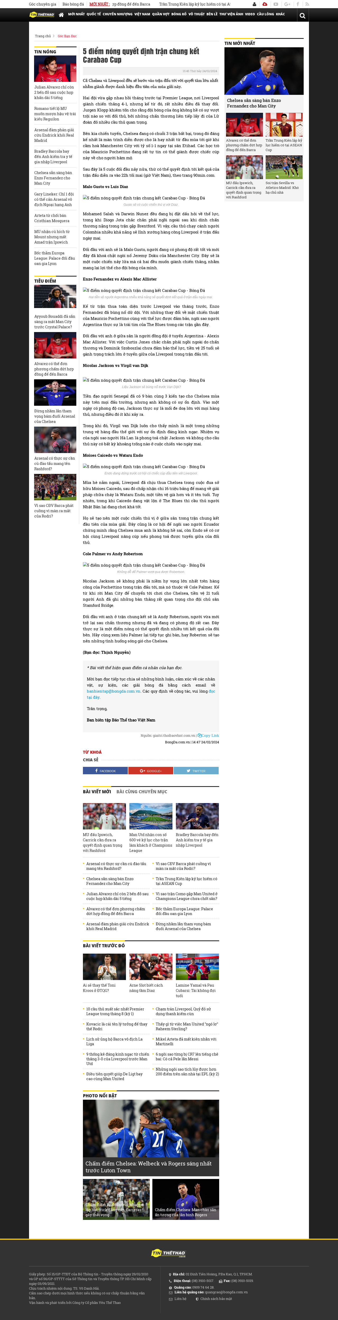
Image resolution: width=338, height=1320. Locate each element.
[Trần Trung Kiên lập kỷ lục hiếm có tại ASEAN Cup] (284, 125)
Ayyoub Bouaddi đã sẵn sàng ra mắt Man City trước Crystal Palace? (54, 321)
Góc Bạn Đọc (67, 36)
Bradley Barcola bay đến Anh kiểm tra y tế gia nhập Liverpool (197, 840)
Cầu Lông (265, 14)
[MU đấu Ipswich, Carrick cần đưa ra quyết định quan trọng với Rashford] (104, 816)
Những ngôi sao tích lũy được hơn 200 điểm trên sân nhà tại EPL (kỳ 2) (187, 1071)
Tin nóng (45, 52)
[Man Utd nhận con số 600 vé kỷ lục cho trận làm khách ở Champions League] (150, 816)
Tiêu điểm (45, 281)
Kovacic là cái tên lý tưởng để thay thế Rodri (116, 1026)
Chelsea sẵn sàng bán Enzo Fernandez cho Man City (110, 881)
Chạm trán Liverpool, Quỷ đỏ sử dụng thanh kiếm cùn (183, 1011)
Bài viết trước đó (104, 946)
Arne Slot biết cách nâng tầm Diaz (146, 988)
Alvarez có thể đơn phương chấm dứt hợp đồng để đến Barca (115, 911)
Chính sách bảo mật (216, 1298)
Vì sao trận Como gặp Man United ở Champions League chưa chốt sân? (187, 896)
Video (250, 14)
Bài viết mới (97, 792)
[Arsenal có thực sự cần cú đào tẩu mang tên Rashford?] (55, 440)
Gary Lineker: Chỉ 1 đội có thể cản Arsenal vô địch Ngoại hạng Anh (54, 199)
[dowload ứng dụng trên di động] (264, 4)
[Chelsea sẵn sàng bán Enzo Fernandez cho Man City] (264, 71)
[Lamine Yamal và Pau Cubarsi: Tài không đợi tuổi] (197, 967)
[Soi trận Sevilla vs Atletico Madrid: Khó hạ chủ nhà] (284, 167)
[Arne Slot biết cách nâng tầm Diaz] (150, 967)
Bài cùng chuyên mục (141, 792)
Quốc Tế (94, 14)
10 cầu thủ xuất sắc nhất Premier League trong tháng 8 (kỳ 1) (115, 1011)
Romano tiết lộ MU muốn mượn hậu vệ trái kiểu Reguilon (55, 114)
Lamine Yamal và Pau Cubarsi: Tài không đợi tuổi (196, 990)
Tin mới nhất (239, 43)
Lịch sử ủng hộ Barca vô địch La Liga (114, 1041)
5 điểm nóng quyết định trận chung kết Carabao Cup (141, 54)
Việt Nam (142, 14)
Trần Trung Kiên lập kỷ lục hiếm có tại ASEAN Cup (187, 4)
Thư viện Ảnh (231, 14)
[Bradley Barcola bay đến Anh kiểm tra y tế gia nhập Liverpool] (197, 816)
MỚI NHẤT (76, 14)
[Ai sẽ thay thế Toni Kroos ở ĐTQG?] (104, 967)
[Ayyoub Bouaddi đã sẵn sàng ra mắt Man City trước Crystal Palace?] (55, 298)
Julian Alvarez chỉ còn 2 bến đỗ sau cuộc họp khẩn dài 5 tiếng (117, 896)
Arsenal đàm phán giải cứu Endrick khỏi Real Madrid (117, 926)
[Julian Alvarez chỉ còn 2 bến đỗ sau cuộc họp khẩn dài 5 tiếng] (55, 68)
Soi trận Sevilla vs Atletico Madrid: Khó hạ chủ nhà (282, 187)
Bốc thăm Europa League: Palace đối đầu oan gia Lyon (184, 911)
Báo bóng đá (73, 4)
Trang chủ (43, 36)
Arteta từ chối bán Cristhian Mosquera (51, 218)
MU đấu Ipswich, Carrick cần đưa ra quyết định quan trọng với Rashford (102, 842)
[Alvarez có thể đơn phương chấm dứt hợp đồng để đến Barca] (55, 345)
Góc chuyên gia (42, 4)
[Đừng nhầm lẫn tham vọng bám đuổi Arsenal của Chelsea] (55, 392)
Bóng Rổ (179, 14)
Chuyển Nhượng (118, 14)
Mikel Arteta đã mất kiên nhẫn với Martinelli (186, 1041)
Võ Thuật (197, 14)
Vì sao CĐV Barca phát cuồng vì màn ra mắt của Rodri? (183, 866)
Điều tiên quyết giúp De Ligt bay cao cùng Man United (114, 1076)
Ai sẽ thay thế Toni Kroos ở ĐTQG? (99, 988)
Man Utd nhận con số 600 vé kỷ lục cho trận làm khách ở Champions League (150, 842)
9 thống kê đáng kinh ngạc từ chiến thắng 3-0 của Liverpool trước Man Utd (117, 1059)
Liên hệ (180, 1298)
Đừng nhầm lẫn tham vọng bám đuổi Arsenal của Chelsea (183, 926)
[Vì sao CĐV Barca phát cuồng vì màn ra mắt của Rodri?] (55, 487)
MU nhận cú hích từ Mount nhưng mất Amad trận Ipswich (52, 237)
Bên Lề (212, 14)
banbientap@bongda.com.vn (113, 691)
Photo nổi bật (100, 1096)
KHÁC (280, 14)
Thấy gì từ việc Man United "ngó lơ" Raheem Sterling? (187, 1026)
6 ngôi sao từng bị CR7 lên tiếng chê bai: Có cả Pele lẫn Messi (187, 1056)
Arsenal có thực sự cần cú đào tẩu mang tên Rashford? (116, 866)
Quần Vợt (161, 14)
